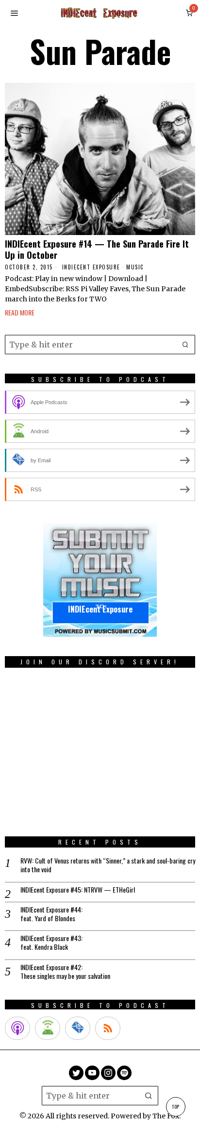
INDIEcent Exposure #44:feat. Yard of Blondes (51, 914)
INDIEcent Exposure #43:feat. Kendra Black (51, 942)
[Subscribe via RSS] (107, 1028)
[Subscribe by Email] (77, 1028)
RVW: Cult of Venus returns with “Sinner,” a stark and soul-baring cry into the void (107, 865)
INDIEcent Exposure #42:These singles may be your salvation (65, 971)
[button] (185, 344)
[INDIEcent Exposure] (100, 579)
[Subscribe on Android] (47, 1028)
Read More (19, 312)
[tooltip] (76, 1073)
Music (135, 267)
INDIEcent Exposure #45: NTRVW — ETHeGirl (77, 889)
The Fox (165, 1116)
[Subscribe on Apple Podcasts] (17, 1028)
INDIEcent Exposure (91, 267)
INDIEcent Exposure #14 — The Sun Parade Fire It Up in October (97, 249)
